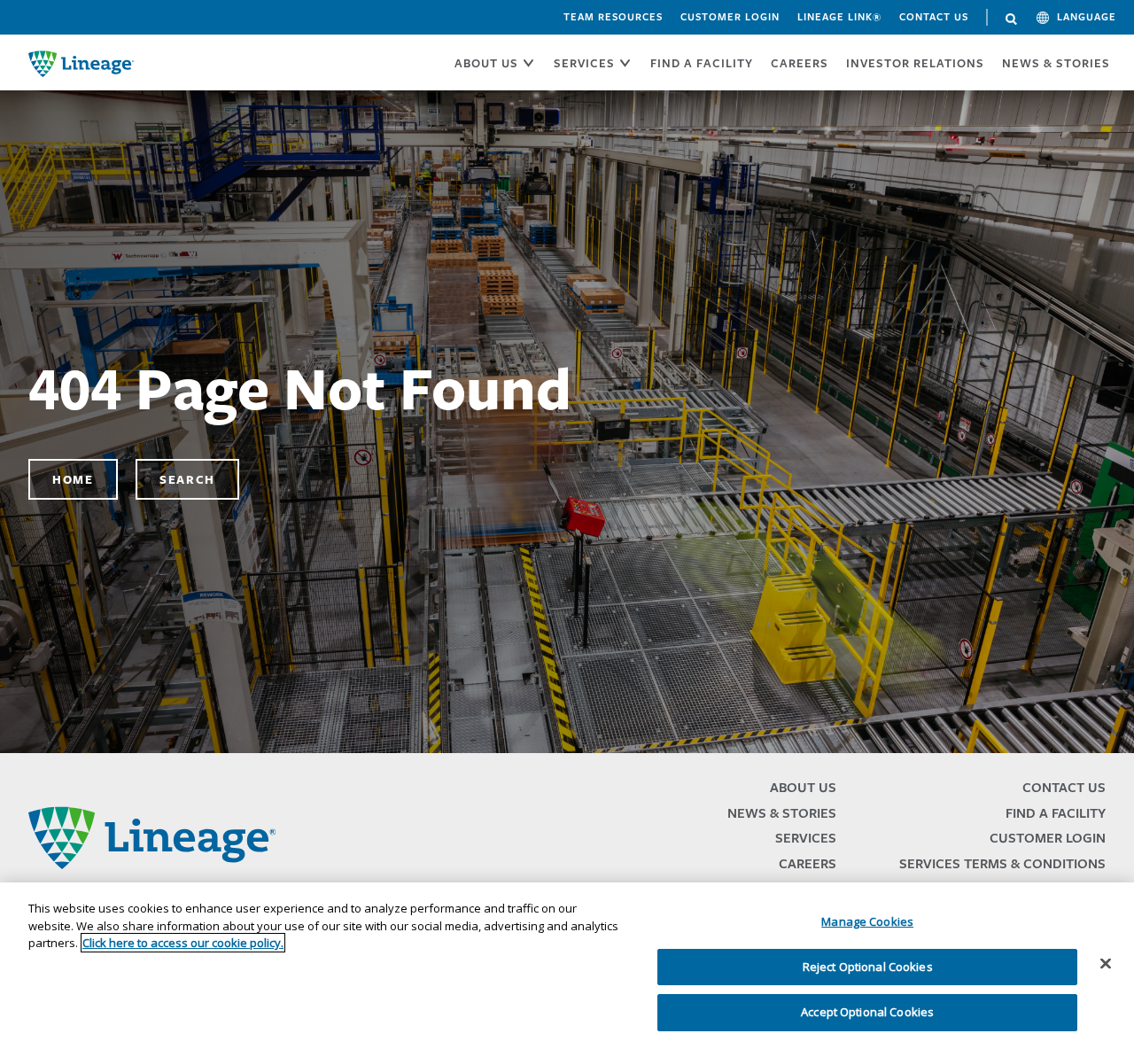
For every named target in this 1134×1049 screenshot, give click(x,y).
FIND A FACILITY (701, 63)
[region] (567, 965)
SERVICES (584, 63)
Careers (807, 863)
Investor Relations (915, 63)
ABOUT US (486, 63)
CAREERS (799, 63)
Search (1012, 19)
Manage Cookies (867, 921)
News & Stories (1056, 63)
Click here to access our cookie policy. (183, 943)
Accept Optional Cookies (867, 1012)
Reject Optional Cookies (868, 967)
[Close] (1105, 963)
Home (73, 479)
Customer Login (730, 17)
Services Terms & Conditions (1002, 863)
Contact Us (933, 17)
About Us (803, 787)
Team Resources (613, 17)
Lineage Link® (839, 17)
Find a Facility (1056, 813)
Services (805, 837)
